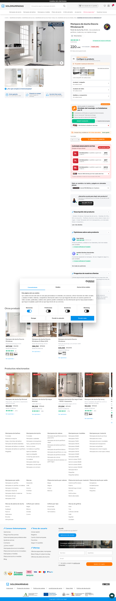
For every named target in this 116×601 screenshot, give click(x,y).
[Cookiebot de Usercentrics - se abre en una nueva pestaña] (86, 281)
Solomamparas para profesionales (15, 537)
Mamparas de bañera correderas (14, 446)
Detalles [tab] (58, 287)
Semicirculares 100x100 (75, 467)
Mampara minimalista (11, 488)
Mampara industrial (11, 490)
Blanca (28, 509)
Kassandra (29, 483)
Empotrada (50, 506)
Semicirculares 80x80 (75, 462)
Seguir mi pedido (37, 543)
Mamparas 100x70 (74, 443)
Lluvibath (71, 519)
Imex (70, 506)
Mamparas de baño (15, 17)
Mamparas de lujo (10, 496)
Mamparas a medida (44, 12)
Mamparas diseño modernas (13, 493)
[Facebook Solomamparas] (103, 584)
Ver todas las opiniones (79, 266)
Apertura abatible (31, 451)
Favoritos (34, 540)
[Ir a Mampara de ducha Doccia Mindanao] (18, 324)
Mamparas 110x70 (74, 449)
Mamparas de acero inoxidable (99, 441)
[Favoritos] (105, 5)
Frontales (8, 436)
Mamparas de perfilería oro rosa (56, 452)
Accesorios (78, 12)
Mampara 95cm (73, 469)
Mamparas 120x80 (74, 454)
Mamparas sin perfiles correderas (15, 485)
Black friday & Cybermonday (40, 554)
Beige (49, 483)
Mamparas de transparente (97, 443)
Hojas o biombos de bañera (13, 441)
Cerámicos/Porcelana (75, 483)
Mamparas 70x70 (74, 438)
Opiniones (7, 532)
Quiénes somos (9, 540)
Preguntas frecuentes (11, 534)
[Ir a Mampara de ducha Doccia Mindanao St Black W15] (44, 324)
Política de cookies (39, 588)
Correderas (29, 459)
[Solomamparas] (32, 584)
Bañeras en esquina (11, 438)
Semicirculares (30, 446)
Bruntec (7, 517)
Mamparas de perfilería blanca (56, 449)
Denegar (33, 318)
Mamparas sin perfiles (11, 483)
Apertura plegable (31, 454)
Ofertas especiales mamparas (41, 551)
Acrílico (71, 490)
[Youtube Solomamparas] (107, 584)
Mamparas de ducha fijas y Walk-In (46, 17)
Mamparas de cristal (96, 438)
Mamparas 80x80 (74, 456)
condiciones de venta (55, 588)
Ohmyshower (9, 519)
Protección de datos (23, 588)
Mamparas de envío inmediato (14, 548)
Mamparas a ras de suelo (33, 464)
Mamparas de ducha (15, 12)
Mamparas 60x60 (74, 436)
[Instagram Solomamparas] (105, 584)
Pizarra (71, 485)
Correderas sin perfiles (33, 449)
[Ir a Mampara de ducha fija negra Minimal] (44, 385)
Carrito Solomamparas (38, 537)
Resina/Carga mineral (75, 488)
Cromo (28, 514)
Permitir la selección (58, 318)
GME (27, 485)
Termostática (51, 511)
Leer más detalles (77, 224)
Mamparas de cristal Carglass (98, 449)
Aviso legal (9, 588)
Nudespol (8, 509)
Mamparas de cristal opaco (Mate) (100, 451)
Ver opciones (10, 358)
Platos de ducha (56, 12)
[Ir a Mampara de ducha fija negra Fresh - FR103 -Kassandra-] (70, 385)
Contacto (7, 543)
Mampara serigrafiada (96, 446)
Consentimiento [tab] (32, 287)
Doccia (28, 488)
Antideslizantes (94, 485)
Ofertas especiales (88, 12)
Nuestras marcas (102, 12)
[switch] (48, 311)
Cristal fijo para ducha (32, 456)
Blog (5, 559)
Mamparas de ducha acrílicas (98, 436)
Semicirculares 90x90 (75, 464)
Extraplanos (93, 483)
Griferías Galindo (73, 511)
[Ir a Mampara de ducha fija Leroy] (97, 385)
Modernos (93, 488)
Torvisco (28, 493)
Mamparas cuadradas (32, 438)
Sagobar (71, 517)
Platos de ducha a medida (12, 556)
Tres (70, 509)
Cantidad (73, 136)
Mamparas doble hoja (32, 462)
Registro (34, 534)
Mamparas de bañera (29, 12)
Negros (49, 485)
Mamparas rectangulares (33, 441)
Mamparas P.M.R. (10, 498)
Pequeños (92, 490)
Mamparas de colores (53, 457)
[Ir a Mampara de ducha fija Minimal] (18, 385)
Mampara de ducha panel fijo (67, 17)
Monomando (51, 509)
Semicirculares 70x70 (75, 459)
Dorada (28, 511)
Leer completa (76, 244)
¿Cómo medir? (9, 545)
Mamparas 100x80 (74, 446)
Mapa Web (69, 588)
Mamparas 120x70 (74, 451)
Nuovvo (7, 511)
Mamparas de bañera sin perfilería (15, 449)
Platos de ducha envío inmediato (15, 551)
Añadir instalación (82, 121)
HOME (6, 17)
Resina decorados (74, 496)
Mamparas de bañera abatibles (14, 443)
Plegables (8, 451)
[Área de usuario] (108, 6)
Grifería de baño (68, 12)
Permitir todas (82, 318)
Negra (28, 506)
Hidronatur (8, 514)
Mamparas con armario (33, 467)
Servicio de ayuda (67, 535)
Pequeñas (71, 472)
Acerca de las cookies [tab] (83, 287)
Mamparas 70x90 (74, 441)
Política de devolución (83, 588)
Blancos (49, 490)
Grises (49, 488)
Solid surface (72, 493)
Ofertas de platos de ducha (40, 557)
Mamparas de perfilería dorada (56, 454)
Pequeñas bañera (74, 475)
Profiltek (29, 490)
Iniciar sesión (35, 532)
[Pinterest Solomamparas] (109, 584)
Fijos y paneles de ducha (33, 443)
